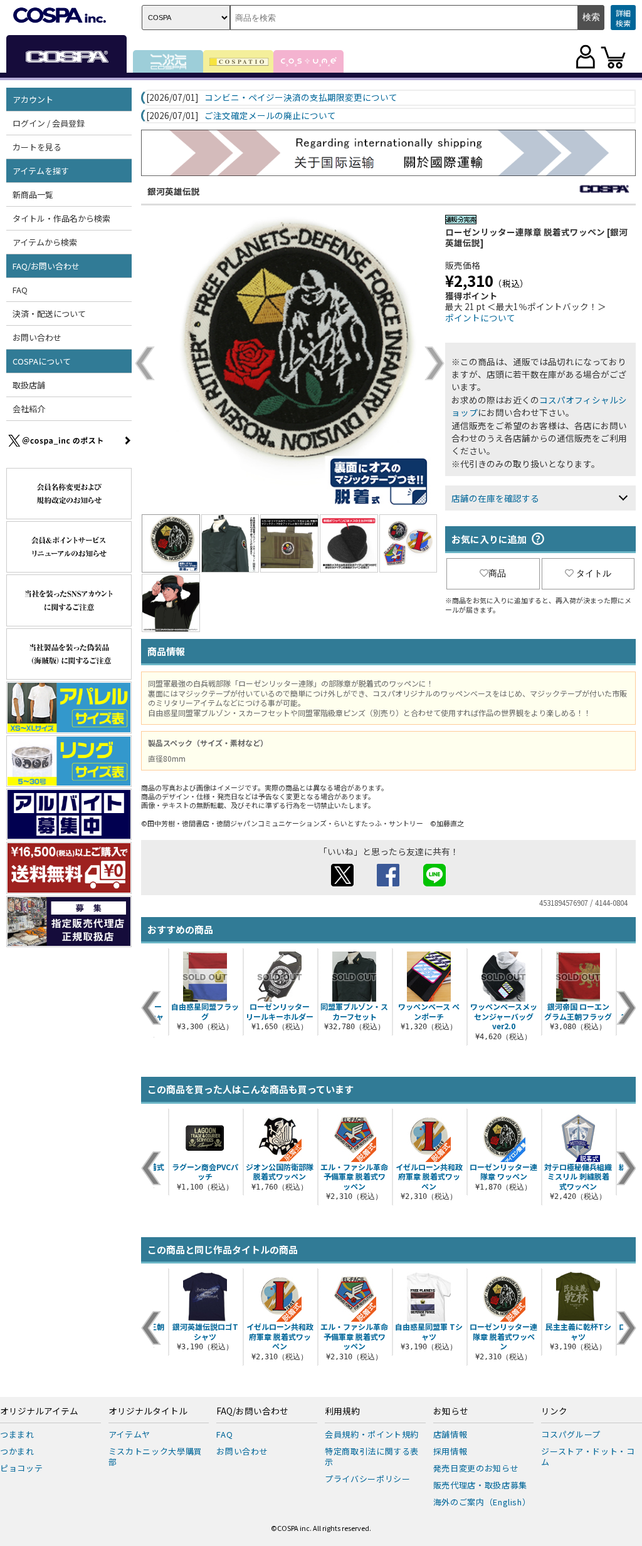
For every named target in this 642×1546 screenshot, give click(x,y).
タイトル (593, 573)
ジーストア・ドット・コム (587, 1456)
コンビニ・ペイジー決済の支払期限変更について (300, 97)
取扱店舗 (29, 385)
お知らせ (450, 1411)
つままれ (17, 1434)
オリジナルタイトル (147, 1411)
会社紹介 (29, 409)
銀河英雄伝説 (173, 191)
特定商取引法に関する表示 (372, 1456)
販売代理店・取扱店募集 (480, 1485)
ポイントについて (480, 317)
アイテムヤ (129, 1434)
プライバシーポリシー (368, 1479)
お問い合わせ (37, 337)
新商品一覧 (33, 194)
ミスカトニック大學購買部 (155, 1456)
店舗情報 (450, 1434)
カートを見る (37, 147)
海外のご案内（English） (482, 1502)
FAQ (20, 290)
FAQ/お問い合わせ (252, 1411)
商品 (497, 573)
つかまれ (17, 1451)
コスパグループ (571, 1434)
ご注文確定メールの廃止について (270, 116)
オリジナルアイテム (39, 1411)
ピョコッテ (21, 1468)
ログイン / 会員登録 (49, 123)
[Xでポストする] (342, 882)
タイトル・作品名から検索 (61, 218)
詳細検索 (623, 18)
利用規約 (342, 1411)
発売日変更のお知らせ (476, 1468)
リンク (554, 1411)
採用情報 (450, 1451)
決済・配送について (49, 313)
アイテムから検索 (45, 242)
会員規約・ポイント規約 (372, 1434)
